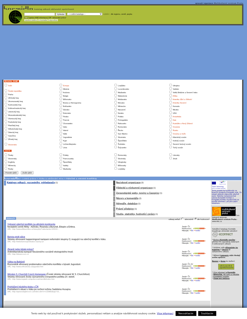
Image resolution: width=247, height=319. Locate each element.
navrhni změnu (31, 20)
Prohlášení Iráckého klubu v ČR (23, 286)
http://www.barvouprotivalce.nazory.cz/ (28, 242)
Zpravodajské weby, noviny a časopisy (137, 193)
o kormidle (43, 20)
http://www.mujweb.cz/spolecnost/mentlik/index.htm (33, 279)
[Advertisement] (122, 52)
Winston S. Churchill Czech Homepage (26, 274)
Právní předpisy (125, 208)
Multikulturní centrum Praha (228, 3)
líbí (192, 231)
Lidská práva (29, 179)
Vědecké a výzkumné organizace (134, 187)
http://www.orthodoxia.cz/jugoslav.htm (27, 267)
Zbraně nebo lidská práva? (20, 249)
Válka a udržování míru (51, 179)
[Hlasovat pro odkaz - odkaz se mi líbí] (195, 229)
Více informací (165, 313)
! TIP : (26, 18)
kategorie (224, 255)
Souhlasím (207, 313)
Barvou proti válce (16, 236)
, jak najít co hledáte (226, 274)
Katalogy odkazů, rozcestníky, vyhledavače (31, 182)
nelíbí (197, 231)
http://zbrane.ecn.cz (20, 254)
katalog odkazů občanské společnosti (54, 9)
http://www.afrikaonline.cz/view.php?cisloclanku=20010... (35, 229)
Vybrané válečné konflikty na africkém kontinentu (31, 224)
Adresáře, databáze (126, 203)
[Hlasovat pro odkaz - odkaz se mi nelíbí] (202, 229)
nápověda (53, 20)
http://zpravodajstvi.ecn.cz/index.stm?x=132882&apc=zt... (36, 292)
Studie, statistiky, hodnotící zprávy (135, 214)
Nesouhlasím (185, 313)
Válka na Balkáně (16, 261)
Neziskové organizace (128, 182)
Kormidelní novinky (221, 276)
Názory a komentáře (127, 198)
